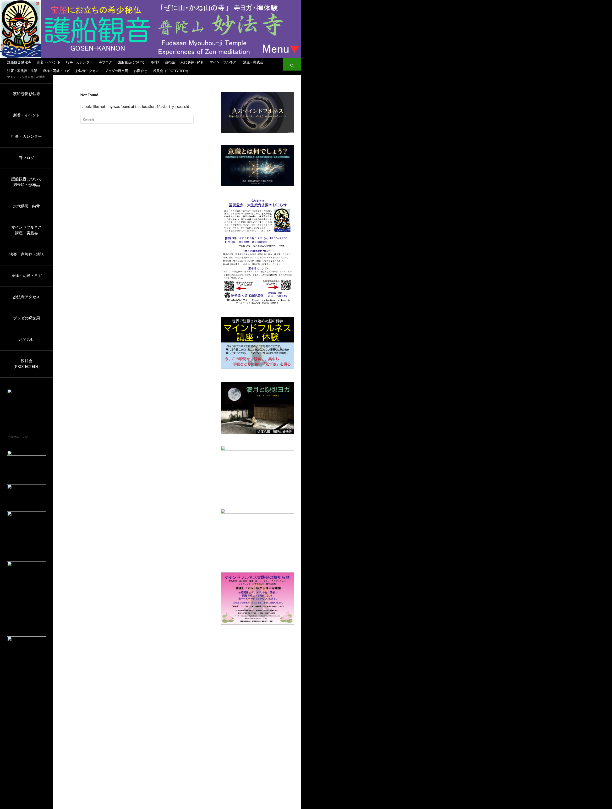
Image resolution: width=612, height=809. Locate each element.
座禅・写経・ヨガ (56, 71)
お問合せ (140, 71)
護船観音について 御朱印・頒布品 (146, 62)
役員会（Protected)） (171, 71)
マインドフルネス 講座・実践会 (236, 62)
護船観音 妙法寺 (19, 62)
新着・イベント (48, 62)
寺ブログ (105, 62)
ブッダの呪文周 (116, 71)
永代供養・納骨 (192, 62)
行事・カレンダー (79, 62)
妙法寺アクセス (87, 71)
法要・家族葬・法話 (22, 71)
